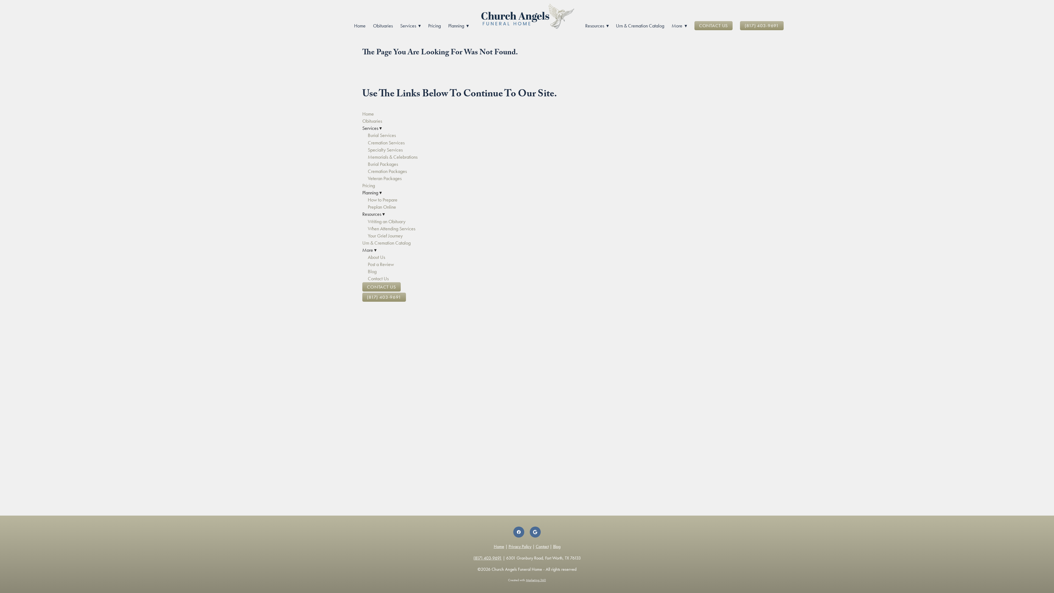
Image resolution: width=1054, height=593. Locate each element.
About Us (376, 257)
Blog (372, 271)
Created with (527, 580)
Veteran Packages (385, 178)
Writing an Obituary (386, 222)
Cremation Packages (387, 171)
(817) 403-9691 (762, 25)
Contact (542, 546)
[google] (535, 532)
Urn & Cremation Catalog (640, 26)
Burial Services (382, 135)
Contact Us (713, 25)
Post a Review (381, 264)
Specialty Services (385, 150)
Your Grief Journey (385, 236)
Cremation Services (386, 143)
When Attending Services (391, 229)
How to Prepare (382, 200)
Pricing (434, 26)
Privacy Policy (520, 546)
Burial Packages (383, 164)
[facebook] (518, 532)
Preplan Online (382, 207)
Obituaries (383, 26)
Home (360, 26)
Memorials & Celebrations (392, 157)
